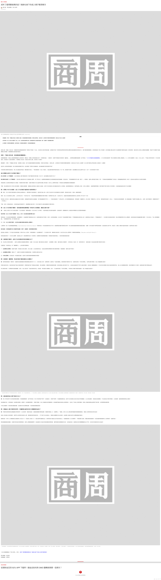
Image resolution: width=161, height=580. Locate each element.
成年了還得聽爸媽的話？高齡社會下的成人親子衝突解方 (33, 552)
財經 (2, 564)
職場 (2, 1)
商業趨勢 (4, 564)
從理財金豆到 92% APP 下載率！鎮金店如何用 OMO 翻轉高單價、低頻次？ (31, 568)
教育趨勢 (5, 1)
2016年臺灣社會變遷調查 (93, 158)
